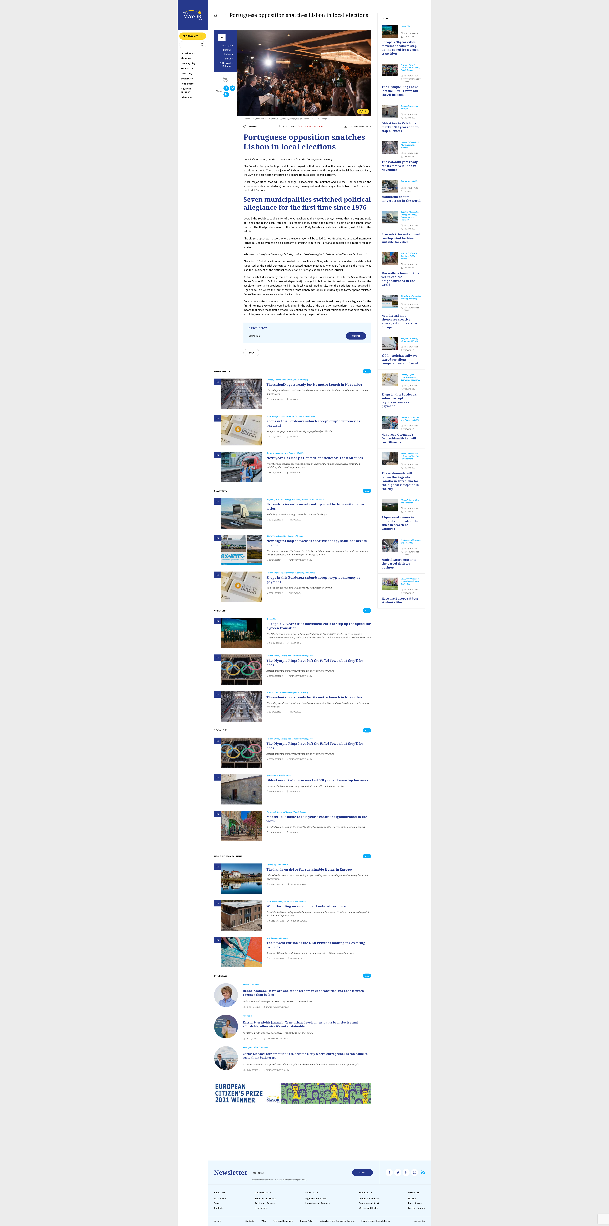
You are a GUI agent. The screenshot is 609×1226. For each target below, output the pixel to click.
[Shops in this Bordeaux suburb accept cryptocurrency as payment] (241, 430)
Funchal (227, 50)
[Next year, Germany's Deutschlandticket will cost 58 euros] (241, 467)
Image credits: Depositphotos (375, 1221)
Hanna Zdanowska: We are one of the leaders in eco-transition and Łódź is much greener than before (303, 993)
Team (216, 1203)
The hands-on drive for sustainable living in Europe (309, 869)
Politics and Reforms (225, 65)
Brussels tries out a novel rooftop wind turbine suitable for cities (315, 506)
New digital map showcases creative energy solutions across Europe (316, 543)
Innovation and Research (317, 1203)
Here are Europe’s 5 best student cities (400, 600)
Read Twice (187, 83)
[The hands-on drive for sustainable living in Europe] (241, 878)
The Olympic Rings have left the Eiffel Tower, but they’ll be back (314, 662)
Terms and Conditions (283, 1221)
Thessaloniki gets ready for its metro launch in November (314, 384)
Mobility (412, 1198)
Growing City (188, 63)
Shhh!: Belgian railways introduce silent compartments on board (400, 359)
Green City (186, 73)
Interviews (186, 96)
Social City (187, 78)
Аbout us (186, 58)
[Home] (215, 15)
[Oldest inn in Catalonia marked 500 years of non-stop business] (241, 789)
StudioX (421, 1221)
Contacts (218, 1208)
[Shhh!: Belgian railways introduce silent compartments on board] (390, 343)
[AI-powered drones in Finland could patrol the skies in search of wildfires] (390, 505)
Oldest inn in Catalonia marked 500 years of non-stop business (317, 780)
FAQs (263, 1221)
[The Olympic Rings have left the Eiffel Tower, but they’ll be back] (241, 669)
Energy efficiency (416, 1208)
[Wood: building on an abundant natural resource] (241, 915)
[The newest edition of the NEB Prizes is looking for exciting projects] (241, 952)
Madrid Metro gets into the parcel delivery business (399, 563)
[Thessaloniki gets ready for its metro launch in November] (241, 394)
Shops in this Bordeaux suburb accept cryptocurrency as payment (313, 423)
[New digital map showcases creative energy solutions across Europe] (241, 550)
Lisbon (227, 54)
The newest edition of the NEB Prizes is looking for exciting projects (315, 945)
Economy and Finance (265, 1198)
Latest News (187, 53)
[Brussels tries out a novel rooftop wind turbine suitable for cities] (241, 513)
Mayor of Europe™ (186, 90)
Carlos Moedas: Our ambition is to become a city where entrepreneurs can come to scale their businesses (305, 1055)
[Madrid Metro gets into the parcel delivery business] (390, 545)
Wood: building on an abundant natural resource (306, 906)
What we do (220, 1198)
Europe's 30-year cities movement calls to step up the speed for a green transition (318, 626)
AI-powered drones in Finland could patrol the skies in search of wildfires (400, 523)
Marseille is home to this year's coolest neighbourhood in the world (316, 819)
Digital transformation (316, 1198)
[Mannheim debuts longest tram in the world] (390, 186)
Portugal (226, 45)
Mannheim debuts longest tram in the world (401, 199)
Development (261, 1208)
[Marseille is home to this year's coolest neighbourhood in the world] (241, 826)
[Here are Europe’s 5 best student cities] (390, 584)
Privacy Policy (306, 1221)
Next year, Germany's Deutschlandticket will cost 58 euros (314, 458)
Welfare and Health (368, 1208)
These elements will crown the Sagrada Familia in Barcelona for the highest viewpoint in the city (400, 480)
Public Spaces (415, 1203)
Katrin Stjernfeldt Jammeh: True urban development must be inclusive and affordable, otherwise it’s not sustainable (300, 1024)
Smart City (187, 68)
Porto (228, 58)
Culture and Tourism (369, 1198)
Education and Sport (369, 1203)
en (222, 37)
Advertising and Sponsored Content (337, 1221)
